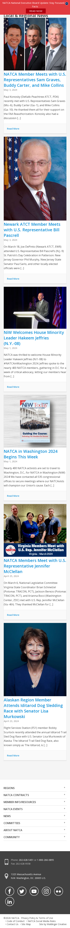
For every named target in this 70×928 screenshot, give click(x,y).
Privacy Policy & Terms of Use (37, 918)
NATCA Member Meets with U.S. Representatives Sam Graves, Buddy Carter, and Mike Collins (35, 79)
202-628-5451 (26, 859)
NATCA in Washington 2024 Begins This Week (30, 454)
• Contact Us (11, 924)
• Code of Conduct (15, 921)
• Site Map (25, 924)
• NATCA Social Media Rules (41, 921)
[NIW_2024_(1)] (35, 446)
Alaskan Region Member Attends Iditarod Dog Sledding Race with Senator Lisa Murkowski (33, 708)
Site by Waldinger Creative (53, 924)
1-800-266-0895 (45, 859)
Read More (13, 128)
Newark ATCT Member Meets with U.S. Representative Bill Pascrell (32, 229)
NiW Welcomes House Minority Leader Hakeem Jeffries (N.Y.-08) (34, 338)
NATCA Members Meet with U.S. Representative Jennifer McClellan (35, 566)
